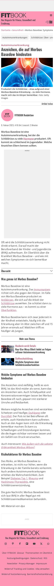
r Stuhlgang (33, 412)
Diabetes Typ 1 (19, 478)
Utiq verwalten (42, 568)
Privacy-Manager (27, 563)
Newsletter (12, 563)
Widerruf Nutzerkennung (14, 574)
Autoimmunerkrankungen (14, 37)
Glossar (20, 552)
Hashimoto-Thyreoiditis (14, 481)
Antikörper (7, 299)
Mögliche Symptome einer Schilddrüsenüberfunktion (27, 363)
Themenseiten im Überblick (38, 552)
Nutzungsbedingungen (18, 558)
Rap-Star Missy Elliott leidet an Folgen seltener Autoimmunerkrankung (33, 351)
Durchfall (6, 416)
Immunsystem (42, 289)
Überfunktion (8, 310)
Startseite (5, 30)
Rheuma (33, 478)
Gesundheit (17, 30)
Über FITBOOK (9, 552)
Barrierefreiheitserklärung (39, 574)
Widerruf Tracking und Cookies (19, 568)
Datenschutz (36, 558)
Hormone (28, 138)
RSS (45, 558)
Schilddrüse (8, 303)
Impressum (41, 563)
